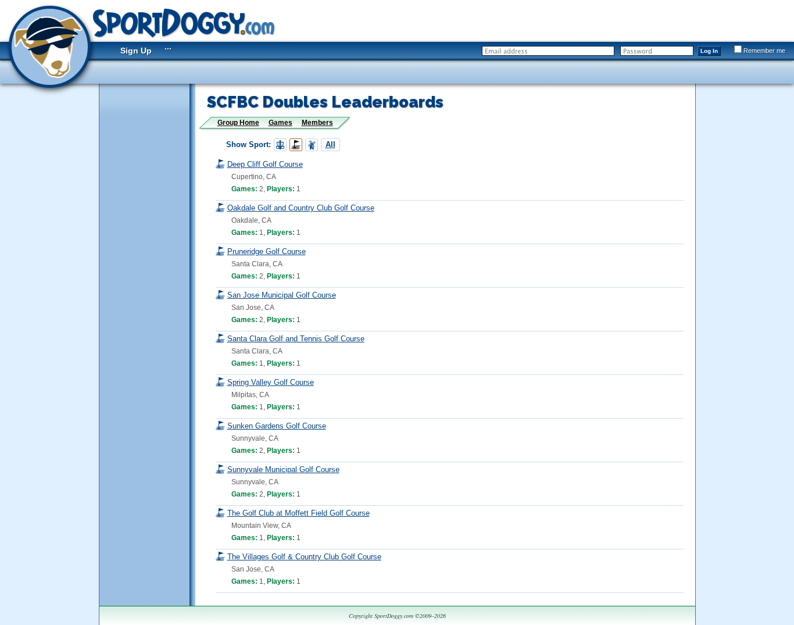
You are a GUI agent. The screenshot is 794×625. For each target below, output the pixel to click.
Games (280, 123)
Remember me (764, 50)
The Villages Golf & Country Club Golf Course (304, 556)
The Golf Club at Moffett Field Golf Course (298, 513)
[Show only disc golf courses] (280, 144)
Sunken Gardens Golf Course (276, 426)
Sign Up (136, 50)
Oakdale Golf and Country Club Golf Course (300, 207)
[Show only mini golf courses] (311, 144)
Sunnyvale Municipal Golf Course (283, 469)
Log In (709, 51)
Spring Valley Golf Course (270, 382)
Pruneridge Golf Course (266, 251)
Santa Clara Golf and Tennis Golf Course (295, 338)
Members (317, 123)
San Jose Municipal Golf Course (281, 295)
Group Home (238, 123)
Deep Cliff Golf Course (265, 164)
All (330, 144)
